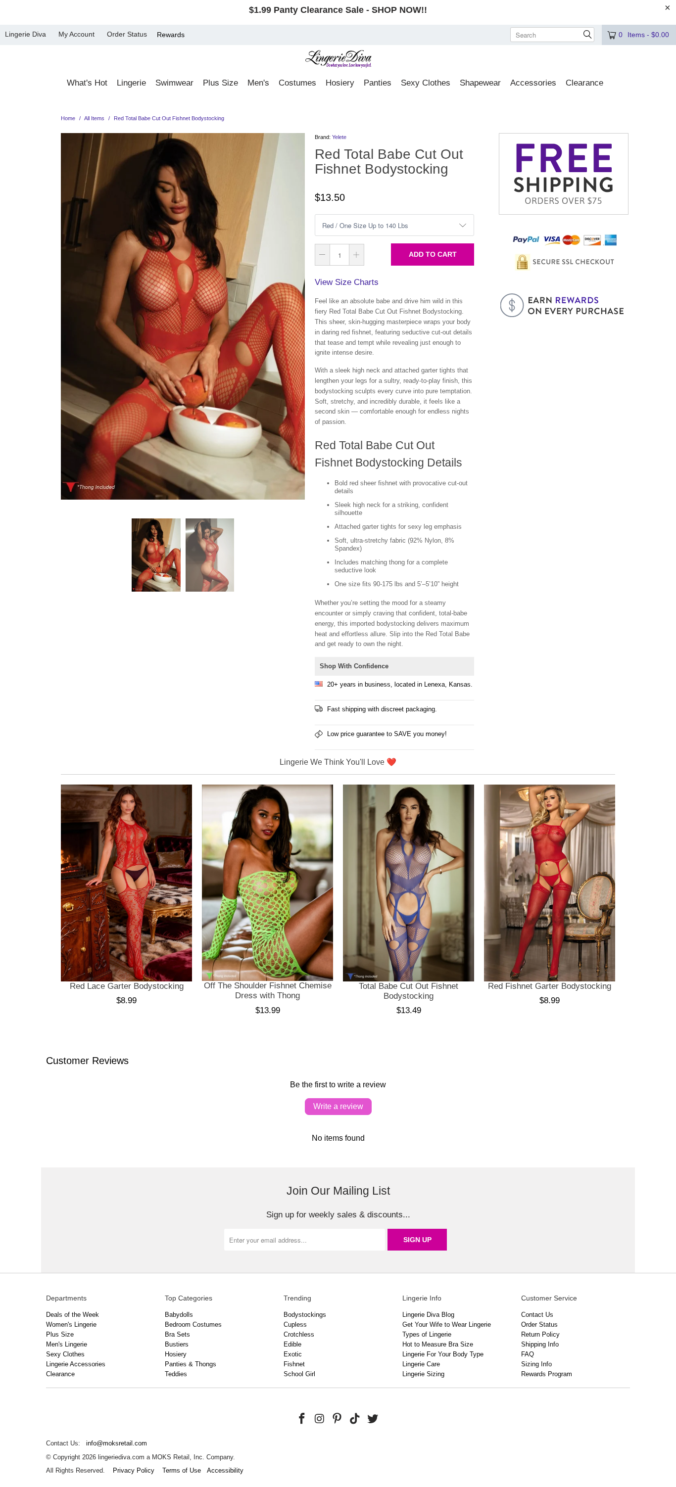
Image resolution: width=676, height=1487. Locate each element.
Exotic (293, 1354)
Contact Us (537, 1314)
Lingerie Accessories (75, 1364)
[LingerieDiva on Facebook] (302, 1419)
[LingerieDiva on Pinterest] (337, 1419)
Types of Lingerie (426, 1334)
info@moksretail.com (116, 1443)
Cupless (295, 1324)
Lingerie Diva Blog (428, 1314)
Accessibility (225, 1470)
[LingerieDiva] (338, 60)
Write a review (338, 1106)
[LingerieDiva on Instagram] (319, 1419)
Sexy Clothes (65, 1354)
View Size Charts (347, 282)
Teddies (176, 1374)
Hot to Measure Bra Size (437, 1344)
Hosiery (176, 1354)
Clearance (60, 1374)
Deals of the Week (72, 1314)
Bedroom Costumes (193, 1324)
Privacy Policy (133, 1470)
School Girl (299, 1374)
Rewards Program (546, 1374)
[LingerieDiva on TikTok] (355, 1419)
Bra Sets (177, 1334)
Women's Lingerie (71, 1324)
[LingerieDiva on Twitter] (372, 1419)
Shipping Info (540, 1344)
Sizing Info (536, 1364)
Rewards (171, 35)
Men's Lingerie (66, 1344)
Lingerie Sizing (423, 1374)
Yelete (339, 137)
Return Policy (540, 1334)
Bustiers (177, 1344)
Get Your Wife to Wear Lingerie (446, 1324)
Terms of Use (181, 1470)
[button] (87, 83)
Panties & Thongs (190, 1364)
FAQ (527, 1354)
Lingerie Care (421, 1364)
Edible (292, 1344)
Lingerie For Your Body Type (442, 1354)
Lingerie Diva (25, 34)
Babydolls (179, 1314)
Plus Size (60, 1334)
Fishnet (294, 1364)
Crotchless (299, 1334)
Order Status (127, 34)
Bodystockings (305, 1314)
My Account (76, 34)
